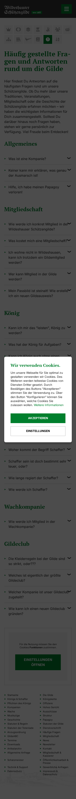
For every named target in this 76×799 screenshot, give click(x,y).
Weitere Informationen (49, 405)
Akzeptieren (38, 418)
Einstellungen (38, 431)
